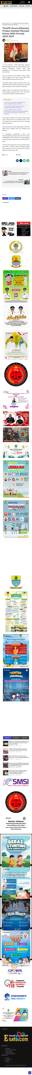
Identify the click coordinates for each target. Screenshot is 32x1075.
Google (5, 198)
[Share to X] (20, 160)
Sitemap (7, 1058)
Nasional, (17, 40)
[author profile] (3, 40)
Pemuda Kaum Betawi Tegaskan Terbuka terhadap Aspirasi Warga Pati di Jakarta (14, 106)
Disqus (11, 198)
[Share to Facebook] (17, 160)
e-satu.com (8, 1065)
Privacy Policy (9, 1051)
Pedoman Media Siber (11, 1053)
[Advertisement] (16, 556)
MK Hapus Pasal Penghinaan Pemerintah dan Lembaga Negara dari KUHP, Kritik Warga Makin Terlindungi (19, 764)
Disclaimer (8, 1048)
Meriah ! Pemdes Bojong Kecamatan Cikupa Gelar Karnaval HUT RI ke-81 (18, 749)
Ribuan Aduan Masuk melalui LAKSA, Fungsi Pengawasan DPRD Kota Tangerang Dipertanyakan (18, 772)
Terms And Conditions (11, 1049)
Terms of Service (9, 1052)
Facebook (17, 198)
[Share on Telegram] (24, 160)
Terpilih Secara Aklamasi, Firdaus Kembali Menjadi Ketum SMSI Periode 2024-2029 (15, 32)
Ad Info (7, 1061)
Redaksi (7, 1060)
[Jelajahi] (29, 2)
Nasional (6, 154)
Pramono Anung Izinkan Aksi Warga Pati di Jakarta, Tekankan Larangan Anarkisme (14, 103)
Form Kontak (9, 1059)
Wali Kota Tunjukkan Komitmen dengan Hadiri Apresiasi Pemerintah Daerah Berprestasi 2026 (19, 743)
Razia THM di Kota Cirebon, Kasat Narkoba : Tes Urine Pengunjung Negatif (19, 756)
